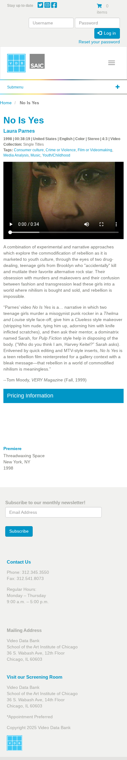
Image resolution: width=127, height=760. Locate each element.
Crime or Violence (61, 150)
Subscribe (19, 531)
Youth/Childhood (56, 155)
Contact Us (19, 562)
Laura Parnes (19, 131)
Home (6, 102)
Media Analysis (16, 155)
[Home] (16, 63)
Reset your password (99, 41)
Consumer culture (29, 150)
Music (35, 155)
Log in (109, 33)
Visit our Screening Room (34, 677)
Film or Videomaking (95, 150)
